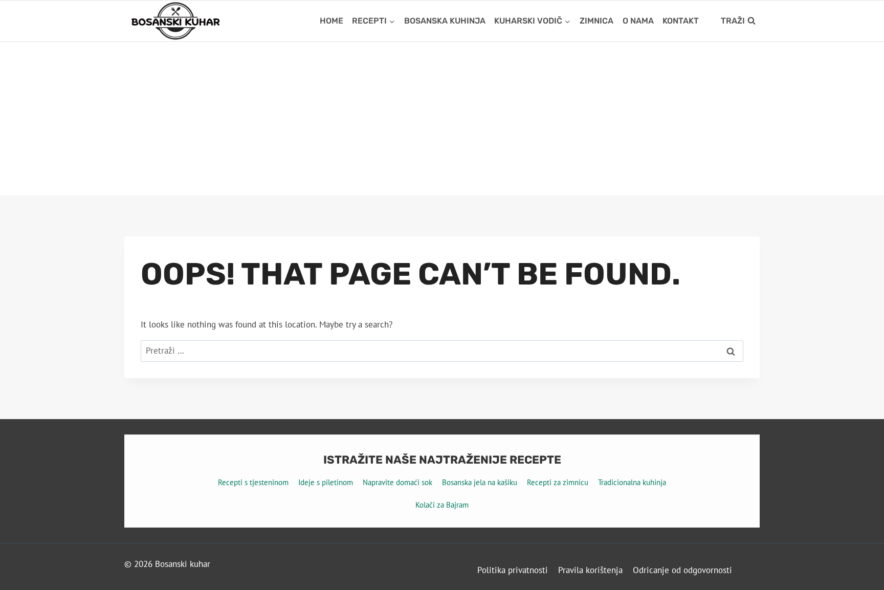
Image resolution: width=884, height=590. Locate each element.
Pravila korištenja (590, 570)
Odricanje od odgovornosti (682, 570)
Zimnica (596, 21)
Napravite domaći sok (397, 482)
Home (331, 21)
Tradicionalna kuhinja (632, 482)
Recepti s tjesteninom (253, 482)
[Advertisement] (442, 118)
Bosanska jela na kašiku (479, 482)
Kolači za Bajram (442, 505)
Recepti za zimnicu (557, 482)
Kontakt (680, 21)
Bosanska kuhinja (444, 21)
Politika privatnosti (512, 570)
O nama (638, 21)
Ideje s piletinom (325, 482)
